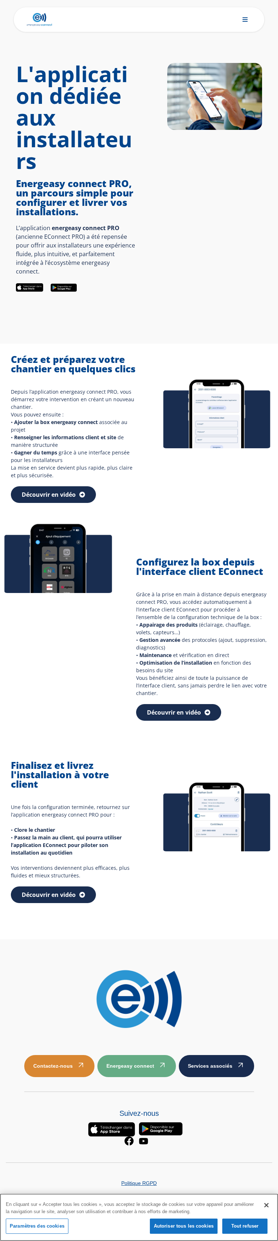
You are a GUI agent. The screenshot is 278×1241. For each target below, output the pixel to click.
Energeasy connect (130, 1066)
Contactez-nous (53, 1066)
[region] (139, 1217)
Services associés (210, 1066)
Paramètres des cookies (37, 1226)
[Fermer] (266, 1205)
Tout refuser (245, 1226)
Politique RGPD (139, 1183)
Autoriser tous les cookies (184, 1226)
